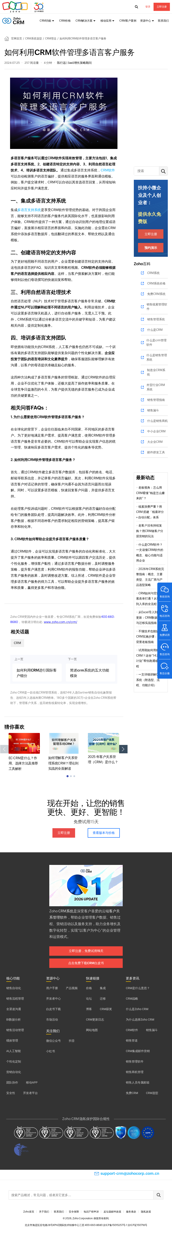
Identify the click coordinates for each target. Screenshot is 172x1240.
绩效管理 (12, 1040)
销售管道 (132, 1040)
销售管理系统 (156, 319)
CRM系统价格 (156, 283)
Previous (4, 749)
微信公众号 (53, 1040)
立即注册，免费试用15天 (86, 951)
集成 (103, 988)
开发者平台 (30, 1093)
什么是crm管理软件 (156, 342)
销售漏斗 (153, 410)
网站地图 (92, 1030)
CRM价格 (65, 20)
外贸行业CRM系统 (156, 387)
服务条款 (131, 1211)
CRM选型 (152, 1093)
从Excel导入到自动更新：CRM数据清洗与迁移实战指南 (149, 617)
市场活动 (52, 1019)
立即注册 (162, 6)
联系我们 (163, 20)
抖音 (72, 1040)
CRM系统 (153, 273)
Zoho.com (23, 7)
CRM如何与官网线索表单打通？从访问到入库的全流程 (149, 599)
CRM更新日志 (95, 1019)
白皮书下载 (53, 1009)
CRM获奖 (106, 1009)
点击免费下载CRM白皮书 (86, 963)
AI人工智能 (13, 1051)
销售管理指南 (156, 400)
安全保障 (74, 1211)
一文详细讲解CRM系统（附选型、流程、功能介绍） (149, 680)
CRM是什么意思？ (138, 988)
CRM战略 (132, 998)
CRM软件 (108, 170)
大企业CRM (155, 441)
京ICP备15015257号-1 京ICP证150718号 (125, 1225)
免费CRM (132, 1093)
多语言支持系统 (29, 210)
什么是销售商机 (157, 420)
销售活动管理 (15, 1030)
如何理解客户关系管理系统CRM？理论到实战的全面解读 (63, 763)
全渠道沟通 (13, 1009)
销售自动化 (13, 988)
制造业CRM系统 (156, 372)
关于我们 (44, 1211)
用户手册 (52, 988)
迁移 (103, 998)
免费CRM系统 (156, 294)
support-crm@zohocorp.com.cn (129, 1173)
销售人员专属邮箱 (137, 1082)
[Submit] (158, 1195)
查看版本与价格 (104, 832)
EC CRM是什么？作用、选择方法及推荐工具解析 (23, 763)
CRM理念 (50, 38)
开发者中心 (53, 998)
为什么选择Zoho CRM (140, 1019)
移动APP (32, 1082)
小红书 (50, 1051)
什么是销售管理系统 (156, 357)
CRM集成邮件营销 (138, 1051)
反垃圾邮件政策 (112, 1211)
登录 (147, 6)
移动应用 (105, 20)
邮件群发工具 (156, 452)
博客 (89, 1009)
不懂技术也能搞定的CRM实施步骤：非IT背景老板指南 (150, 637)
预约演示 (151, 247)
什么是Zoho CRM (137, 1009)
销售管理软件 (134, 1061)
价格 (89, 988)
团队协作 (12, 1082)
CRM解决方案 (84, 20)
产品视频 (72, 988)
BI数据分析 (13, 1019)
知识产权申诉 (91, 1211)
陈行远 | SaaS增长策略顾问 (74, 62)
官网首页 (16, 38)
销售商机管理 (134, 1072)
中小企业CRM (156, 431)
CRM (17, 643)
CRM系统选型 (33, 38)
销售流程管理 (15, 998)
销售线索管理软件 (157, 306)
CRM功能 (45, 20)
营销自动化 (13, 1072)
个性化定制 (13, 1061)
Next (123, 749)
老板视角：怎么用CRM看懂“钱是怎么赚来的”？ (150, 493)
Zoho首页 (28, 1211)
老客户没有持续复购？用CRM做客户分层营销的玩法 (149, 531)
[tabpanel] (24, 752)
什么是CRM (155, 329)
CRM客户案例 (127, 20)
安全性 (10, 1093)
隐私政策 (146, 1211)
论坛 (89, 998)
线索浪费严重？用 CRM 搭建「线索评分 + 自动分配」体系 (150, 512)
